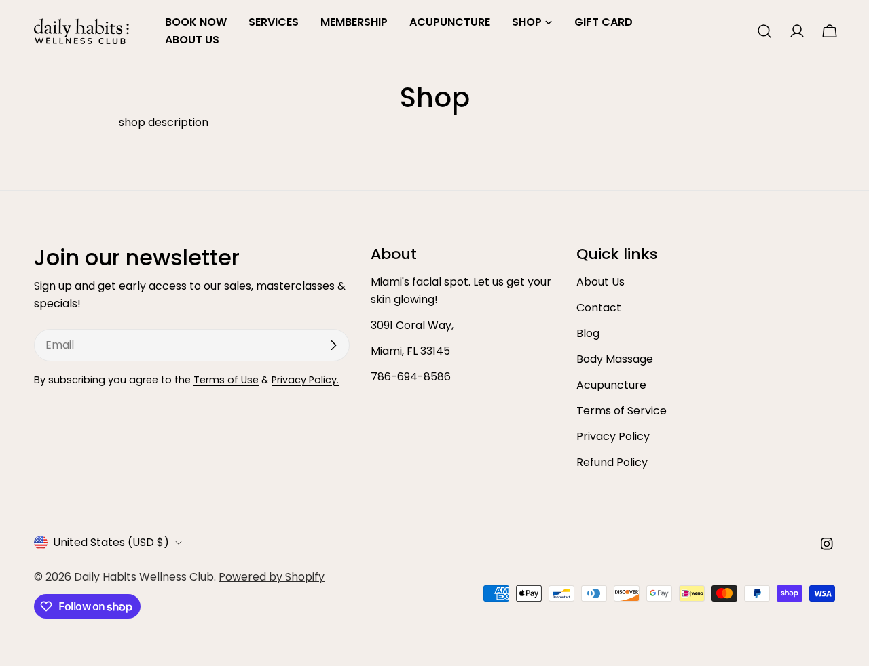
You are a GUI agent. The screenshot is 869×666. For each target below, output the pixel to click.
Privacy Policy (613, 436)
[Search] (764, 31)
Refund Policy (612, 462)
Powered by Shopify (272, 577)
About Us (600, 282)
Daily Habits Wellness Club (144, 577)
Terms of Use (226, 380)
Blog (587, 333)
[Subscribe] (333, 345)
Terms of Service (621, 410)
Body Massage (614, 359)
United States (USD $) (111, 542)
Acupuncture (611, 385)
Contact (598, 307)
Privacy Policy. (305, 380)
